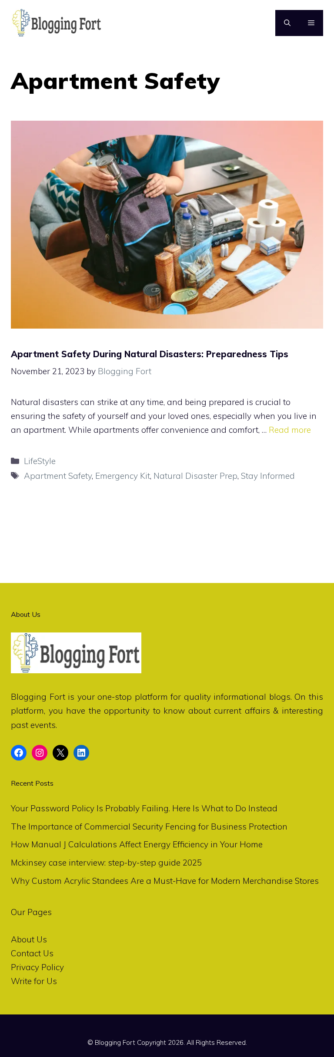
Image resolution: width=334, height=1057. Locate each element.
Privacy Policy (37, 967)
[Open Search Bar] (287, 23)
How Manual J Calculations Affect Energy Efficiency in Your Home (137, 844)
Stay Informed (268, 476)
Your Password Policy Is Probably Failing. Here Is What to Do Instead (144, 808)
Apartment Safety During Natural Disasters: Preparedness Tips (149, 354)
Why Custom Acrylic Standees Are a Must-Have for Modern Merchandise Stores (165, 881)
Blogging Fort (38, 696)
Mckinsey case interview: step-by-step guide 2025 (106, 862)
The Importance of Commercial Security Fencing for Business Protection (149, 826)
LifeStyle (40, 461)
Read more (290, 430)
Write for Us (34, 981)
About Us (29, 939)
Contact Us (32, 953)
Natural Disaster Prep (195, 476)
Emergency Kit (122, 476)
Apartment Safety (58, 476)
